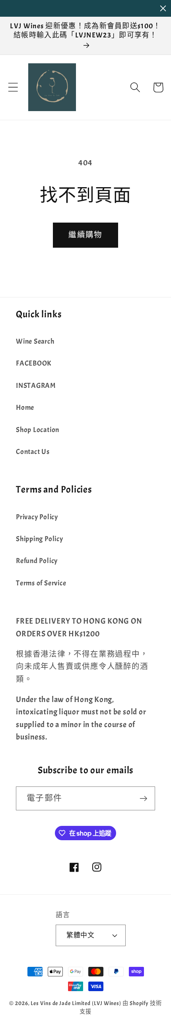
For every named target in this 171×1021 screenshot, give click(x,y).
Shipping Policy (39, 539)
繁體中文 (80, 935)
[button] (13, 87)
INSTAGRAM (36, 385)
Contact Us (33, 451)
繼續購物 (85, 235)
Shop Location (37, 429)
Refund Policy (37, 560)
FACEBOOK (33, 363)
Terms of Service (41, 583)
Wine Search (35, 341)
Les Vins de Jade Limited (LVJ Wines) (76, 1003)
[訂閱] (143, 798)
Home (25, 407)
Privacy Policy (37, 517)
